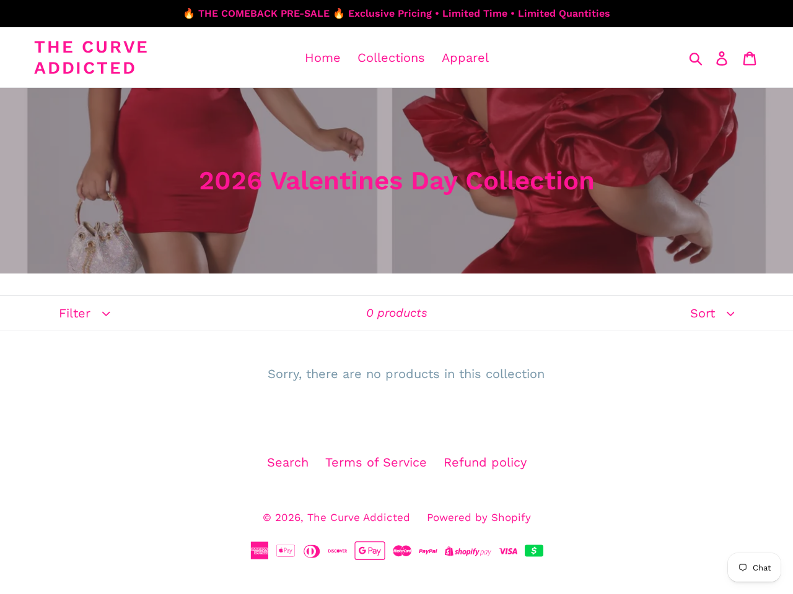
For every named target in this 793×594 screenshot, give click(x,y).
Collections (391, 57)
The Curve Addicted (91, 57)
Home (323, 57)
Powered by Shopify (479, 517)
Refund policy (485, 462)
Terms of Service (376, 462)
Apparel (465, 57)
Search (288, 462)
